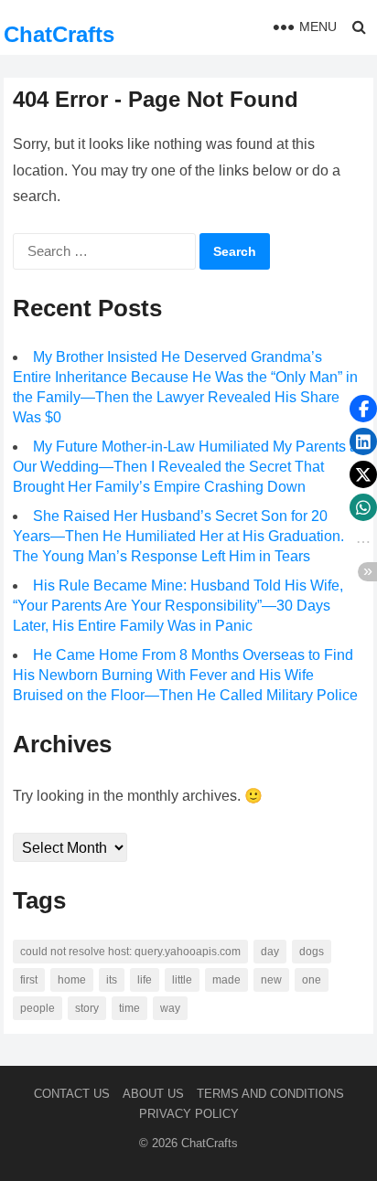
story (87, 1008)
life (144, 980)
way (170, 1008)
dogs (311, 951)
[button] (363, 408)
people (37, 1008)
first (29, 980)
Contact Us (72, 1094)
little (182, 980)
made (226, 980)
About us (153, 1094)
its (111, 980)
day (270, 951)
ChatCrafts (59, 34)
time (129, 1008)
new (271, 980)
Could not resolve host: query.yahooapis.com (130, 951)
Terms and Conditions (270, 1094)
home (72, 980)
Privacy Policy (189, 1114)
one (311, 980)
